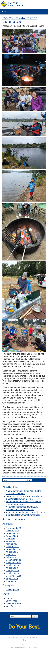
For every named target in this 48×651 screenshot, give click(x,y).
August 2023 (12, 536)
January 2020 (12, 570)
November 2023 (13, 528)
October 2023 (12, 531)
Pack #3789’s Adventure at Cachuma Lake (19, 20)
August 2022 (12, 541)
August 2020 (12, 568)
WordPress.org (13, 606)
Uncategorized (12, 590)
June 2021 (11, 554)
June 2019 (11, 581)
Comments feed (13, 603)
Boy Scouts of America (31, 637)
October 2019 (12, 573)
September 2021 (13, 549)
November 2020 (13, 562)
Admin (24, 640)
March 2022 (11, 544)
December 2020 (13, 560)
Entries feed (11, 601)
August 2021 (12, 552)
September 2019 (13, 576)
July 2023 (10, 539)
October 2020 (12, 565)
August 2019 (12, 578)
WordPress (28, 645)
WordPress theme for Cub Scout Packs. (24, 647)
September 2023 (13, 533)
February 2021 (13, 557)
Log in (9, 598)
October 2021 (12, 546)
